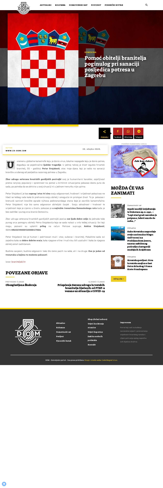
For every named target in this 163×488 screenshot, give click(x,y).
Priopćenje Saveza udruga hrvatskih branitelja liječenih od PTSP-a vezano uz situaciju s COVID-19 (81, 288)
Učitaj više (117, 278)
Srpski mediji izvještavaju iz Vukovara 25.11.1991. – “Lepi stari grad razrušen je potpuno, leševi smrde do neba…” (141, 215)
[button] (146, 5)
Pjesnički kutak (114, 5)
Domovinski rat (78, 5)
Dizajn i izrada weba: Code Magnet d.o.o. (101, 360)
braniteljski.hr (18, 261)
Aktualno (45, 5)
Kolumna (60, 5)
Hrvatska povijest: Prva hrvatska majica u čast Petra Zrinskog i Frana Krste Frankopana (140, 265)
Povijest (96, 5)
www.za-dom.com (16, 150)
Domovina (90, 52)
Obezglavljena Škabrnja (21, 285)
